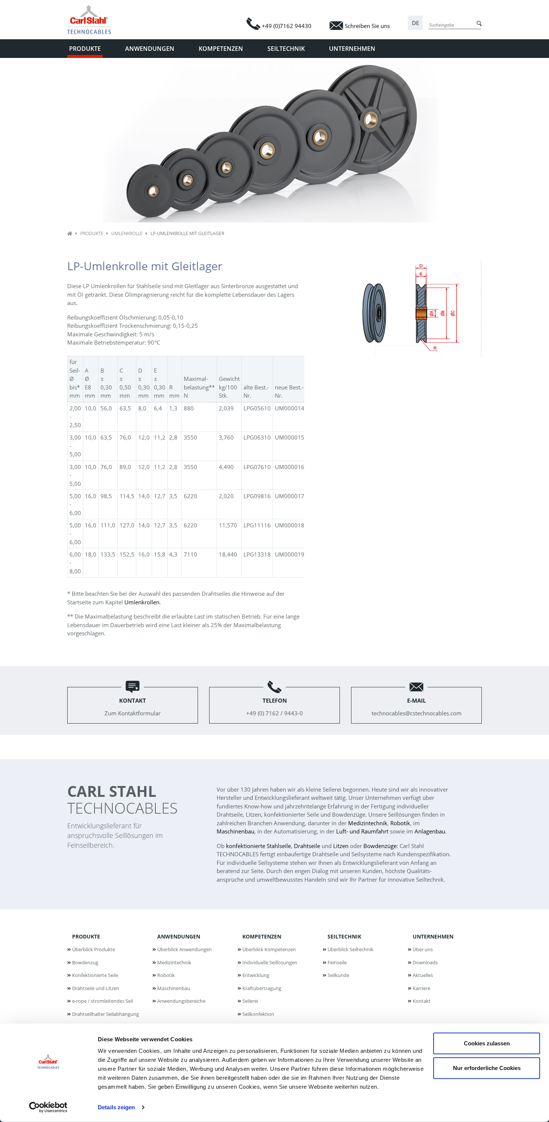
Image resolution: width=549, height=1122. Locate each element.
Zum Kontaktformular (133, 707)
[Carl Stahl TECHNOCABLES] (92, 19)
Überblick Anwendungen (184, 949)
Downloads (425, 962)
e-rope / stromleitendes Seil (102, 1001)
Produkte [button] (85, 48)
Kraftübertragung (261, 988)
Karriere (421, 988)
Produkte (91, 233)
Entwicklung (255, 975)
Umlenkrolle (127, 233)
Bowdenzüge (380, 846)
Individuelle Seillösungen (269, 962)
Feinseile (337, 962)
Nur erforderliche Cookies (487, 1067)
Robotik (400, 823)
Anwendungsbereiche (181, 1001)
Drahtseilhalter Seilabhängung (105, 1014)
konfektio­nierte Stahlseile (258, 846)
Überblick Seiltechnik (350, 949)
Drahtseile (307, 846)
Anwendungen (178, 936)
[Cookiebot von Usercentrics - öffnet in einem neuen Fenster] (48, 1107)
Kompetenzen (261, 936)
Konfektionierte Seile (95, 975)
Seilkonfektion (258, 1014)
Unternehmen (433, 936)
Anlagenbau (430, 831)
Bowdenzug (85, 962)
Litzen (340, 846)
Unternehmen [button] (352, 48)
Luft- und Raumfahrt (362, 831)
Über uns (423, 949)
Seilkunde (338, 975)
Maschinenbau (235, 831)
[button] (415, 23)
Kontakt (422, 1001)
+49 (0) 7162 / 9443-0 (274, 707)
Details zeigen (116, 1107)
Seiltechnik (344, 936)
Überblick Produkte (93, 949)
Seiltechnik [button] (286, 48)
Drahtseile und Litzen (95, 988)
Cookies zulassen (487, 1043)
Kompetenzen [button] (221, 48)
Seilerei (250, 1001)
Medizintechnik (367, 823)
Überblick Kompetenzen (269, 949)
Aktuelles (423, 975)
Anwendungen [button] (149, 48)
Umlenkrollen (141, 602)
